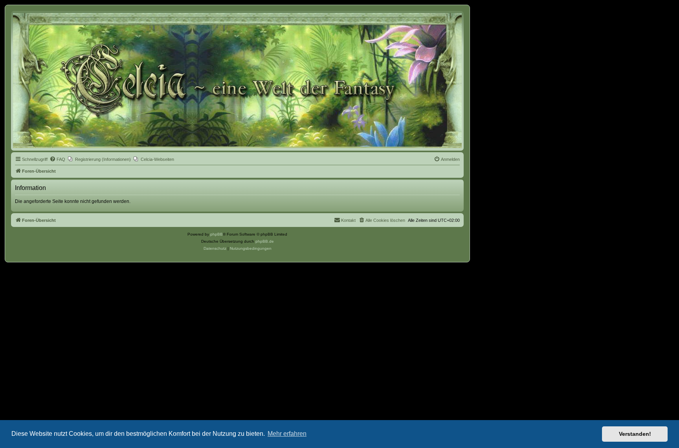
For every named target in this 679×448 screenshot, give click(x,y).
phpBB (216, 234)
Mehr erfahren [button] (287, 433)
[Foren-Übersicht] (237, 80)
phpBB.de (264, 241)
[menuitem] (57, 159)
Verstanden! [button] (635, 434)
